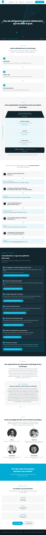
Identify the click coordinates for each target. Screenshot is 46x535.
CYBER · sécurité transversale (24, 115)
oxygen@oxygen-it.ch (40, 532)
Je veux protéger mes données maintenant (12, 300)
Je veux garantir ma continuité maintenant (12, 325)
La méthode (11, 2)
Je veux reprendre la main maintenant (11, 337)
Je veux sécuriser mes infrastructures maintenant (14, 312)
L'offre (16, 2)
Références (21, 2)
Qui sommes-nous (29, 2)
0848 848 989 (29, 523)
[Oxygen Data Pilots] (3, 2)
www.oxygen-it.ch (27, 532)
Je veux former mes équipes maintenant (12, 349)
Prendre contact (39, 2)
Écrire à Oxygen (17, 523)
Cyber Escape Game (18, 241)
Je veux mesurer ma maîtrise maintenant (12, 288)
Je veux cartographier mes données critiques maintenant (15, 275)
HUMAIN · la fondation (25, 150)
